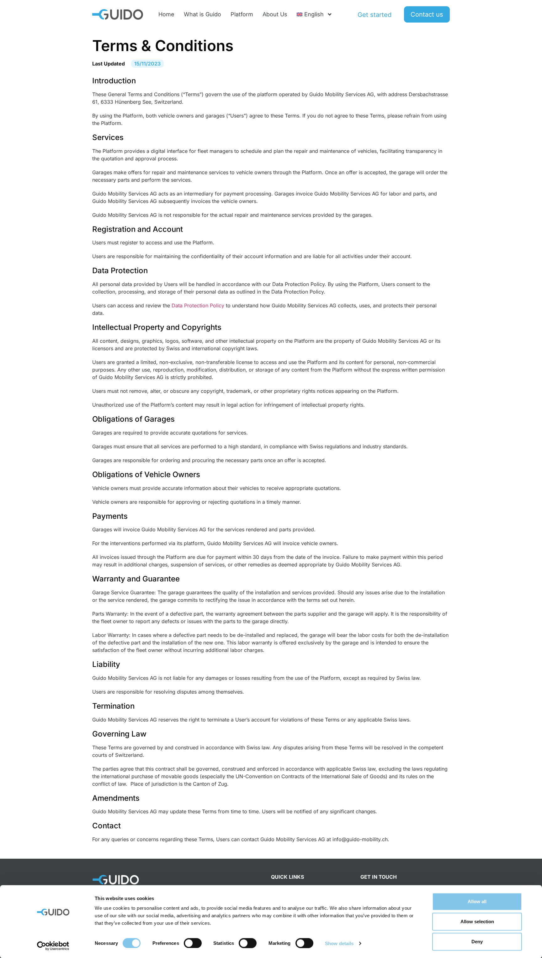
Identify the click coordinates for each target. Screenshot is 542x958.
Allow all (477, 901)
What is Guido (202, 14)
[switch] (193, 943)
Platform (242, 14)
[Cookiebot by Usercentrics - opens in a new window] (53, 945)
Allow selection (477, 921)
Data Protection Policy (198, 305)
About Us (275, 14)
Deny (477, 941)
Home (166, 14)
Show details (339, 943)
